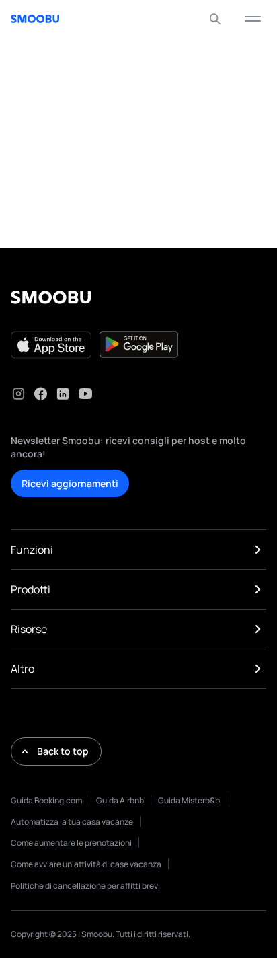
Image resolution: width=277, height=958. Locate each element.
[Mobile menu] (252, 18)
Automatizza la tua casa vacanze (72, 821)
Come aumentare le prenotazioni (71, 842)
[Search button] (215, 18)
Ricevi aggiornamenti (70, 483)
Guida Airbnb (120, 800)
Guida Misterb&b (189, 800)
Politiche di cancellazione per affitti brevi (85, 885)
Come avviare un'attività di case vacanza (86, 864)
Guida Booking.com (46, 800)
